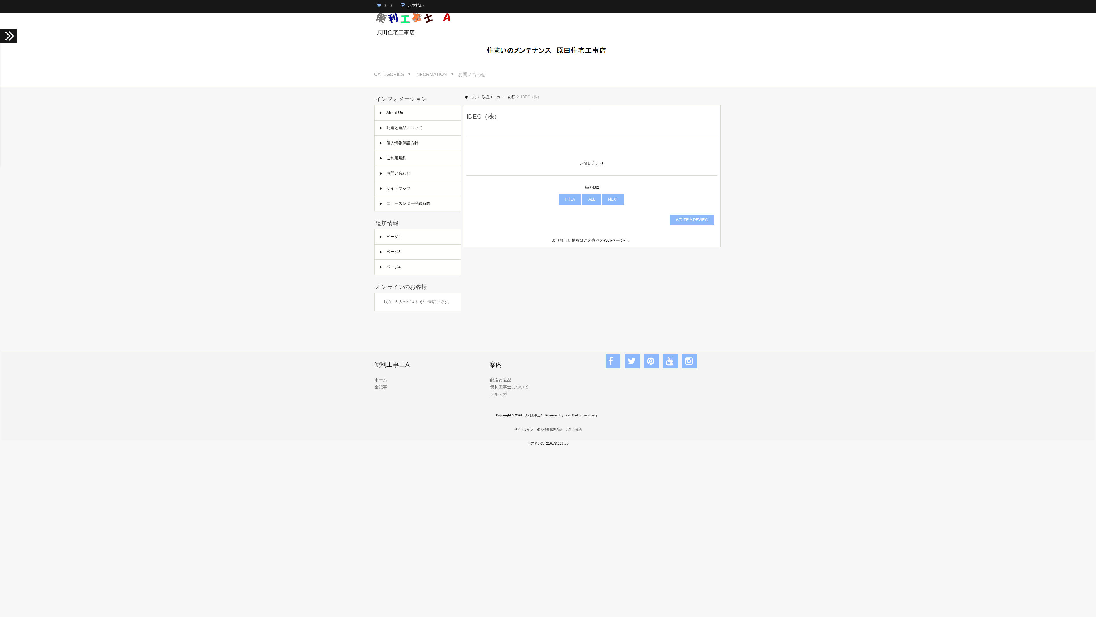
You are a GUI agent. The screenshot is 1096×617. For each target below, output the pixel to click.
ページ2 (393, 237)
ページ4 (393, 267)
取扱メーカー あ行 (498, 97)
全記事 (380, 386)
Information (431, 74)
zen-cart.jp (590, 415)
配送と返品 (500, 379)
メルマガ (498, 394)
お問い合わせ (471, 74)
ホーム (470, 97)
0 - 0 (388, 5)
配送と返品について (404, 128)
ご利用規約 (396, 158)
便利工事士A (533, 415)
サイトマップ (398, 188)
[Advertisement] (592, 293)
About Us (394, 113)
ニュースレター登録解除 (408, 203)
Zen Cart (572, 415)
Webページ (614, 240)
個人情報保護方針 (402, 143)
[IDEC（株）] (590, 108)
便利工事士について (509, 386)
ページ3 (393, 252)
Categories (389, 74)
